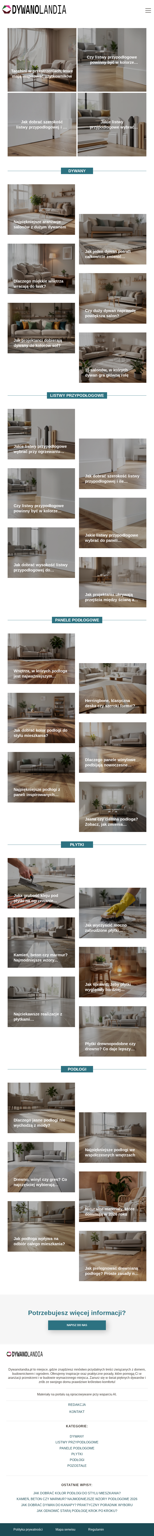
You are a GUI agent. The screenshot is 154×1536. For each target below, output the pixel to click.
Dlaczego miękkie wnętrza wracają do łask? (38, 284)
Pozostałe (77, 1465)
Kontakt (77, 1411)
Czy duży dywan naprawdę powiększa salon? (110, 313)
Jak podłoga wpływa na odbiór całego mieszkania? (39, 1241)
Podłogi (77, 1069)
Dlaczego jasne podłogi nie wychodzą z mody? (39, 1123)
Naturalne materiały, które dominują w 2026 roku (110, 1211)
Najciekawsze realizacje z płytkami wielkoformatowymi (38, 1017)
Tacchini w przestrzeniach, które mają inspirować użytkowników (42, 73)
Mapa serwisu (65, 1529)
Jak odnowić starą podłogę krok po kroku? (77, 1511)
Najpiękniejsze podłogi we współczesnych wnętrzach (110, 1152)
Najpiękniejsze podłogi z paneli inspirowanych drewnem (37, 792)
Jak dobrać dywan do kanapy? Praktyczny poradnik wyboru (77, 1505)
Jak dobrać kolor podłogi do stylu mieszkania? (40, 733)
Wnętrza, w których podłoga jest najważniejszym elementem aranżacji (40, 674)
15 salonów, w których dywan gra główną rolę (107, 372)
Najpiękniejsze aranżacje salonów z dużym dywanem (40, 224)
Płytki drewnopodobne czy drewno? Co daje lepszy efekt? (110, 1047)
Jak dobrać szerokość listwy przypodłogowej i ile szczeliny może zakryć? (42, 125)
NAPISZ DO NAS (77, 1325)
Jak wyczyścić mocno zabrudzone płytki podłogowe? (106, 928)
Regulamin (96, 1529)
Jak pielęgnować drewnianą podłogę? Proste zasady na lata (111, 1271)
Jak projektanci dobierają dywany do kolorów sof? (38, 343)
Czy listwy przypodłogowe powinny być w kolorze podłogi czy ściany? (112, 60)
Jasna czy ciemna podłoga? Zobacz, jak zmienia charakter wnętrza (111, 822)
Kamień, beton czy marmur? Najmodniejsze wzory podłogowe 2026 (41, 958)
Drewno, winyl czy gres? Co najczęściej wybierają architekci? (40, 1182)
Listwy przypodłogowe (77, 395)
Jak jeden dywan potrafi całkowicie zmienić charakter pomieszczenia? (110, 254)
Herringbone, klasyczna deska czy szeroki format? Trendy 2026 (110, 703)
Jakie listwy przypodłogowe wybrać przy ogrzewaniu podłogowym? (112, 125)
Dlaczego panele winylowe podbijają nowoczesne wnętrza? (110, 763)
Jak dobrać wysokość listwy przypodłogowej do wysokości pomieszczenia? (41, 568)
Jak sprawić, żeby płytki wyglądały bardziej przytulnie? (108, 987)
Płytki (77, 844)
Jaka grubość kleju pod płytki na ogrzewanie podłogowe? (36, 898)
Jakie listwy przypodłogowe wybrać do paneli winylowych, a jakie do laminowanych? (111, 538)
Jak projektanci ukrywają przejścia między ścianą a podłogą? (109, 597)
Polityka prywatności (28, 1529)
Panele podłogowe (77, 620)
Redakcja (77, 1404)
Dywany (77, 171)
